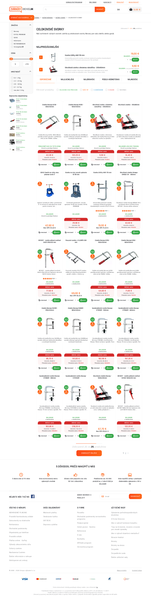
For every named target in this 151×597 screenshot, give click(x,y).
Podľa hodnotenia (110, 79)
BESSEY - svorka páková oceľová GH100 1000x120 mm (129, 377)
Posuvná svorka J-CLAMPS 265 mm (76, 241)
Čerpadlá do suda (118, 553)
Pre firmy (93, 2)
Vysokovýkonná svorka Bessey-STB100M (76, 377)
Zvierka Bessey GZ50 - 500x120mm (102, 241)
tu (97, 587)
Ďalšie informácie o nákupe (20, 556)
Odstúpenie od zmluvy (18, 560)
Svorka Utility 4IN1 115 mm (102, 172)
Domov (37, 17)
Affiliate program (84, 543)
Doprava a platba (50, 524)
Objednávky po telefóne (19, 532)
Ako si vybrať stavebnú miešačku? (125, 533)
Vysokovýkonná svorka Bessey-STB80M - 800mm (49, 377)
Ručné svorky (60, 17)
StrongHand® (19, 47)
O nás (79, 535)
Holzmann (17, 40)
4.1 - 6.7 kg (18, 87)
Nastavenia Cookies (17, 552)
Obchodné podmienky (18, 528)
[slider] (10, 59)
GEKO (16, 37)
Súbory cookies (15, 548)
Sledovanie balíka (50, 516)
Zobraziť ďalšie (89, 453)
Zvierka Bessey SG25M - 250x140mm (50, 309)
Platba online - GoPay (18, 540)
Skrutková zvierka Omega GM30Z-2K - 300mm (129, 173)
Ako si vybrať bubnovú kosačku (124, 523)
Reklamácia (14, 524)
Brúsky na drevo (117, 545)
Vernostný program (74, 2)
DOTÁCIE (47, 520)
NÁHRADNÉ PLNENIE (18, 512)
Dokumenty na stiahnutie (19, 520)
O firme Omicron (118, 519)
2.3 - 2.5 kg (18, 81)
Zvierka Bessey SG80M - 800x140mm (76, 309)
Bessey (16, 31)
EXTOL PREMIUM (19, 34)
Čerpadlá (115, 549)
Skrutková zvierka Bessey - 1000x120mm (102, 377)
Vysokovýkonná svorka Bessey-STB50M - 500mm (102, 309)
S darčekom (98, 90)
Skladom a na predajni (68, 90)
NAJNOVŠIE (133, 79)
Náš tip (85, 90)
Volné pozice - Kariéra (86, 527)
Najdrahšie (89, 79)
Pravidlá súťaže (15, 536)
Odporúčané (45, 79)
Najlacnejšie (67, 79)
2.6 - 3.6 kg (18, 84)
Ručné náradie (47, 17)
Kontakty (107, 2)
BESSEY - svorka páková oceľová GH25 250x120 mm (49, 241)
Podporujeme (82, 523)
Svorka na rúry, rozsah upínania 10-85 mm (76, 173)
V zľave (111, 90)
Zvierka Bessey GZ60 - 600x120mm (128, 241)
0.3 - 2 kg (17, 78)
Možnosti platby (50, 512)
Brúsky (114, 541)
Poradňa (80, 512)
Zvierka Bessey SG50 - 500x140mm (76, 106)
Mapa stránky (121, 570)
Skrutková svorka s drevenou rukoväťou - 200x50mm (102, 106)
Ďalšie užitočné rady (119, 557)
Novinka (123, 90)
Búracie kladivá (117, 537)
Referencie (81, 531)
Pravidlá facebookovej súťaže (21, 516)
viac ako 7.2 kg (19, 90)
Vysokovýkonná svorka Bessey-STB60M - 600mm (128, 309)
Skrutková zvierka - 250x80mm (128, 105)
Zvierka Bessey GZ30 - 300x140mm (49, 106)
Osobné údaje (137, 570)
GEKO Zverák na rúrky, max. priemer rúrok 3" (49, 173)
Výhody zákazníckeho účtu (20, 544)
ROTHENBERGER (19, 44)
